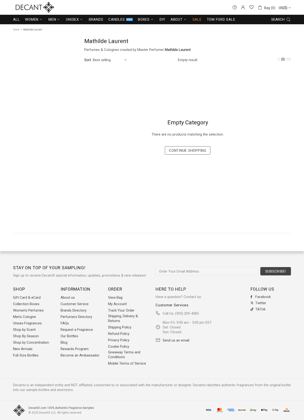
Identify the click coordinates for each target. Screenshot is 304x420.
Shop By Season (26, 336)
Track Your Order (121, 310)
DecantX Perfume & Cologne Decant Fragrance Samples (26, 7)
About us (68, 297)
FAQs (65, 323)
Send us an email (176, 340)
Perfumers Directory (76, 317)
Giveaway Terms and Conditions (124, 354)
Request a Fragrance (77, 329)
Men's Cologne (24, 317)
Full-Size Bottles (25, 355)
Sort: (88, 60)
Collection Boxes (26, 304)
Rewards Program (75, 349)
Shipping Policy (119, 327)
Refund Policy (118, 334)
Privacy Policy (118, 340)
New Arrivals (23, 349)
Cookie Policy (118, 346)
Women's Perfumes (28, 310)
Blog (64, 342)
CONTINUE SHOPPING (187, 150)
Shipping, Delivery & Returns (123, 318)
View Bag (115, 297)
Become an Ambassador (80, 355)
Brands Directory (73, 310)
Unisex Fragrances (27, 323)
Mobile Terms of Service (127, 363)
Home (16, 29)
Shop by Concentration (31, 342)
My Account (117, 304)
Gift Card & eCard (27, 297)
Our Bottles (69, 336)
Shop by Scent (24, 329)
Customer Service (75, 304)
